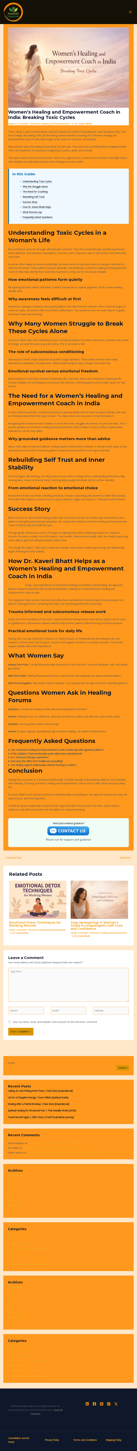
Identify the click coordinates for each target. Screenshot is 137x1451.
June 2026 (13, 1185)
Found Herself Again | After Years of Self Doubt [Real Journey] (41, 1117)
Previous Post (12, 857)
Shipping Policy (113, 1439)
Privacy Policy (52, 1439)
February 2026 (15, 1200)
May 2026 (13, 1190)
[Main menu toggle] (130, 12)
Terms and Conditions (85, 1439)
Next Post (126, 857)
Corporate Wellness (18, 1233)
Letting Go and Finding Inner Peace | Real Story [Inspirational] (40, 1090)
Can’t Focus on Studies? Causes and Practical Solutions (51, 1147)
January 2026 (15, 1205)
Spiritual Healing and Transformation (27, 1248)
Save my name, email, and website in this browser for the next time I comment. (55, 1021)
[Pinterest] (101, 1404)
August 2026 (14, 1175)
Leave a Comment (18, 123)
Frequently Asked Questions (37, 217)
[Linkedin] (87, 1404)
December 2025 (16, 1210)
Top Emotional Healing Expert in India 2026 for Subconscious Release (63, 1152)
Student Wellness (17, 1254)
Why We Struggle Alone (35, 186)
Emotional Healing (17, 1238)
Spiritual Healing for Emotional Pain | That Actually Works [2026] (42, 1110)
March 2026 (14, 1195)
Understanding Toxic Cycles (37, 181)
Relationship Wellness (19, 1243)
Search (11, 1062)
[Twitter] (116, 1404)
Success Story (30, 201)
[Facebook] (94, 1404)
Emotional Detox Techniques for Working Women (35, 924)
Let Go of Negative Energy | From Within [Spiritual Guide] (38, 1097)
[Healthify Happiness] (13, 12)
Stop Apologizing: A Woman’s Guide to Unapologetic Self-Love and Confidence (97, 925)
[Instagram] (109, 1404)
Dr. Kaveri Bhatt (16, 585)
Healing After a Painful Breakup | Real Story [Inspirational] (38, 1103)
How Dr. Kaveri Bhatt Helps (37, 207)
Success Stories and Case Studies (25, 1259)
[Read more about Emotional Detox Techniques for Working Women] (37, 899)
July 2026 (13, 1180)
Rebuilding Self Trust (33, 196)
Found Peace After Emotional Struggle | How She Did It (57, 1143)
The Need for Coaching (35, 191)
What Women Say (32, 212)
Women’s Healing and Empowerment (50, 123)
